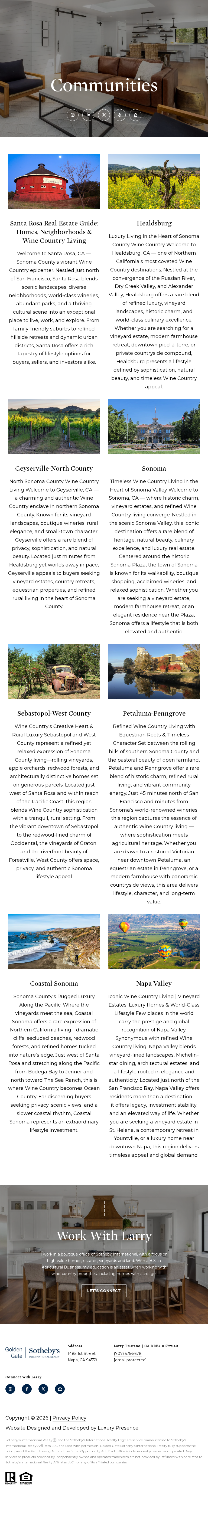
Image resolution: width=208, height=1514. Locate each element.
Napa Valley (154, 983)
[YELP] (120, 115)
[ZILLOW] (135, 115)
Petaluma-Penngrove (154, 713)
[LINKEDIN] (88, 115)
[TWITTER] (104, 115)
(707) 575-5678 (128, 1353)
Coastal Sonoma (54, 983)
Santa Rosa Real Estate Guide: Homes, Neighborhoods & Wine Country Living (54, 232)
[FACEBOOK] (27, 1389)
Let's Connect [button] (104, 1290)
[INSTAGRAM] (73, 115)
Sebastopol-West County (54, 713)
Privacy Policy (69, 1418)
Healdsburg (153, 223)
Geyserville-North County (54, 468)
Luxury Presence (118, 1428)
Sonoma (154, 468)
